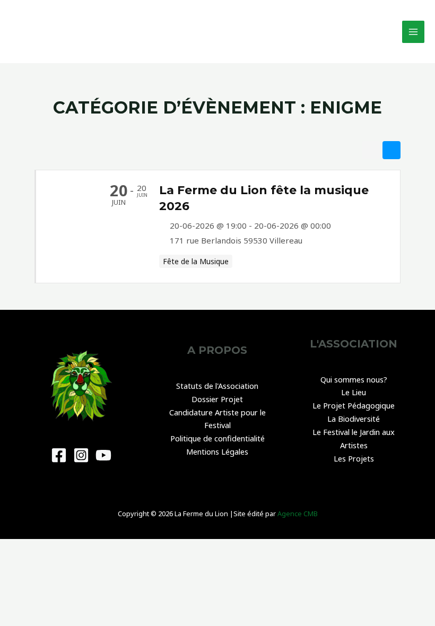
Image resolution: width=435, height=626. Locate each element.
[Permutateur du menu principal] (413, 32)
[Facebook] (59, 455)
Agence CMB (297, 513)
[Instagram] (81, 455)
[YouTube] (103, 455)
